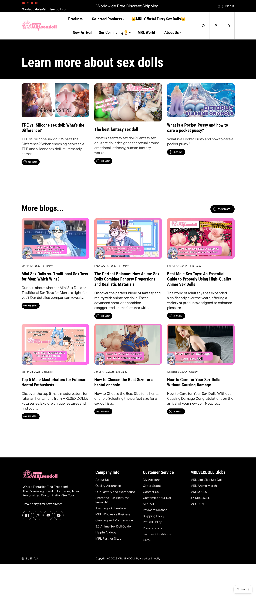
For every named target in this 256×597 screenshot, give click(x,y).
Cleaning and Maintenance (114, 520)
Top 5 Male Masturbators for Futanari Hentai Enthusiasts (54, 382)
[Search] (203, 25)
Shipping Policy (153, 516)
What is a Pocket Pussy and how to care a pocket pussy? (197, 128)
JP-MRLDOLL (200, 498)
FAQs (147, 540)
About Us (102, 479)
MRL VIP (149, 504)
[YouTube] (32, 3)
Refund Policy (152, 522)
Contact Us (151, 492)
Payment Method (155, 510)
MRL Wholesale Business (112, 514)
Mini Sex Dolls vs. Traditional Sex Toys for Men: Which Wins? (55, 276)
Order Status (152, 485)
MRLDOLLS (198, 492)
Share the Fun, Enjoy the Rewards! (112, 500)
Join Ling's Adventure (110, 508)
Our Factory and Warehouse (115, 492)
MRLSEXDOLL (127, 558)
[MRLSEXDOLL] (39, 26)
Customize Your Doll (157, 498)
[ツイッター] (36, 3)
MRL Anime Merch (203, 485)
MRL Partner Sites (108, 538)
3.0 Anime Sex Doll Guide (113, 526)
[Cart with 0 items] (228, 25)
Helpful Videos (105, 532)
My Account (151, 479)
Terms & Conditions (157, 534)
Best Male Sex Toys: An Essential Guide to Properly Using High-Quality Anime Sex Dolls (199, 279)
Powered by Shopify (148, 558)
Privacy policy (152, 528)
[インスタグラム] (28, 3)
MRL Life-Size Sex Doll (206, 479)
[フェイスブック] (24, 3)
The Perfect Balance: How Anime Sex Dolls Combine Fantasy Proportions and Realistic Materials (126, 279)
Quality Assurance (108, 485)
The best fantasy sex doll (116, 129)
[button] (228, 25)
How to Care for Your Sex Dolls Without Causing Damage (193, 382)
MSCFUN (197, 504)
